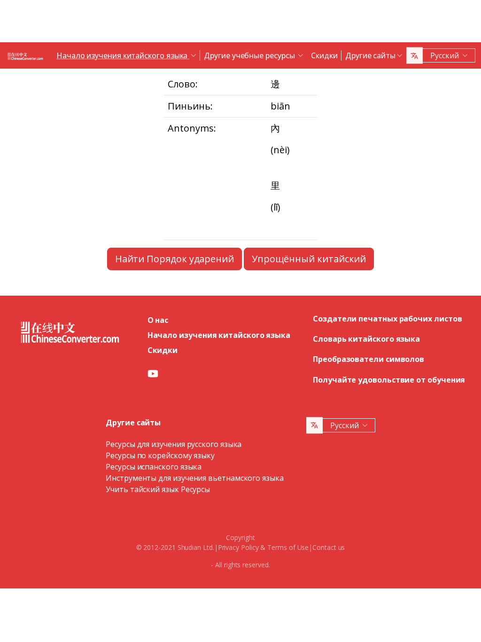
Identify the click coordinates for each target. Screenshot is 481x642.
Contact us (328, 547)
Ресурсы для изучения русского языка (173, 444)
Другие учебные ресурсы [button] (250, 55)
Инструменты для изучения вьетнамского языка (195, 478)
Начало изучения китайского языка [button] (122, 55)
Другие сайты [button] (370, 55)
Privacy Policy (238, 547)
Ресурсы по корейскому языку (160, 455)
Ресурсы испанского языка (154, 467)
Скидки (324, 55)
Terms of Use (288, 547)
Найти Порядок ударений (174, 258)
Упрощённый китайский (309, 258)
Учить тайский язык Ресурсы (158, 489)
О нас (158, 320)
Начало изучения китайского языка (218, 335)
